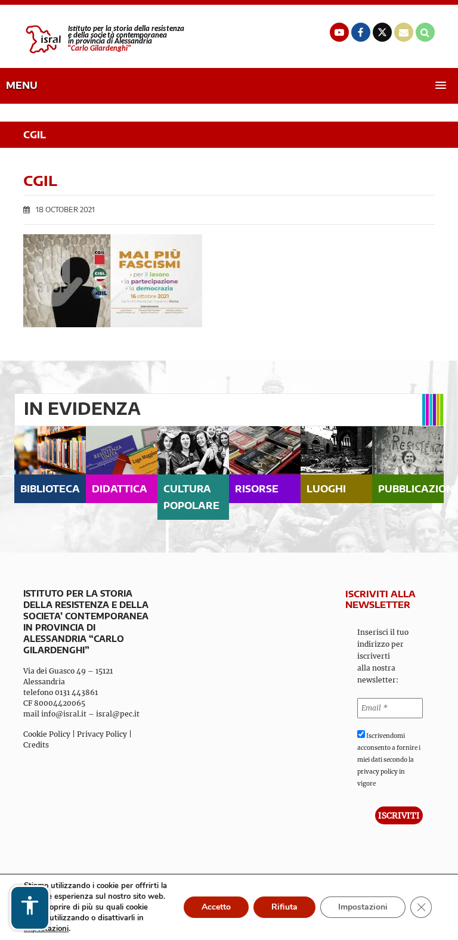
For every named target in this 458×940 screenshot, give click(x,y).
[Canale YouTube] (339, 32)
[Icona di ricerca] (425, 32)
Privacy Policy (102, 734)
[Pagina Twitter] (382, 32)
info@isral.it (63, 713)
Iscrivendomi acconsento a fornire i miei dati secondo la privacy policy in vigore (388, 759)
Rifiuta (284, 907)
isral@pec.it (118, 713)
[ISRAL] (103, 39)
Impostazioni (363, 907)
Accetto (216, 907)
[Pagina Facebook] (360, 32)
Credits (36, 744)
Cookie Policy (46, 734)
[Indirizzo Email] (403, 32)
